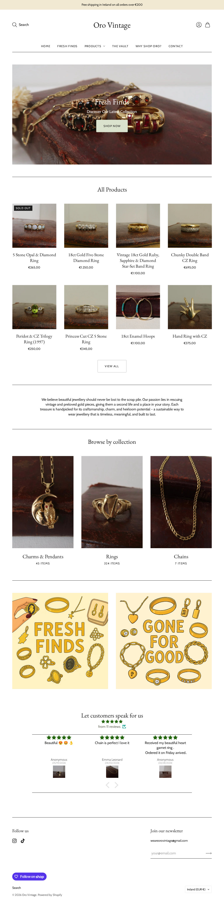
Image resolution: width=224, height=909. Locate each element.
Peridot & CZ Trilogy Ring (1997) (34, 339)
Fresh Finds (67, 46)
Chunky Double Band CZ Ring (190, 257)
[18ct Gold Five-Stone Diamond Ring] (86, 226)
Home (45, 46)
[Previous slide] (17, 114)
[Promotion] (60, 641)
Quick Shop (34, 241)
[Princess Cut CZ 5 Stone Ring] (86, 307)
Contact (176, 46)
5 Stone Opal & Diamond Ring (34, 257)
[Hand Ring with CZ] (190, 307)
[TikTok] (23, 842)
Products (93, 46)
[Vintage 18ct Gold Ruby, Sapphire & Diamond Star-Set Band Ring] (138, 226)
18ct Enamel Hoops (138, 336)
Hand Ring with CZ (190, 336)
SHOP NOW (112, 129)
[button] (109, 785)
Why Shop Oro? (149, 46)
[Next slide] (207, 114)
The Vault (120, 46)
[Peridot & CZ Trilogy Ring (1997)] (34, 307)
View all (112, 366)
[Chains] (181, 502)
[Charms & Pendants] (43, 502)
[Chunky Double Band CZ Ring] (190, 226)
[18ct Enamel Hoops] (138, 307)
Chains (181, 556)
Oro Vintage (112, 25)
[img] (112, 721)
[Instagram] (14, 842)
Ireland (196, 889)
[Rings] (112, 502)
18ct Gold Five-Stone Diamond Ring (86, 257)
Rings (112, 556)
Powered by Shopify (50, 894)
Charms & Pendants (43, 556)
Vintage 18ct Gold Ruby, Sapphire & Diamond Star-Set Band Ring (138, 260)
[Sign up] (209, 853)
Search (16, 888)
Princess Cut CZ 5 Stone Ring (86, 339)
